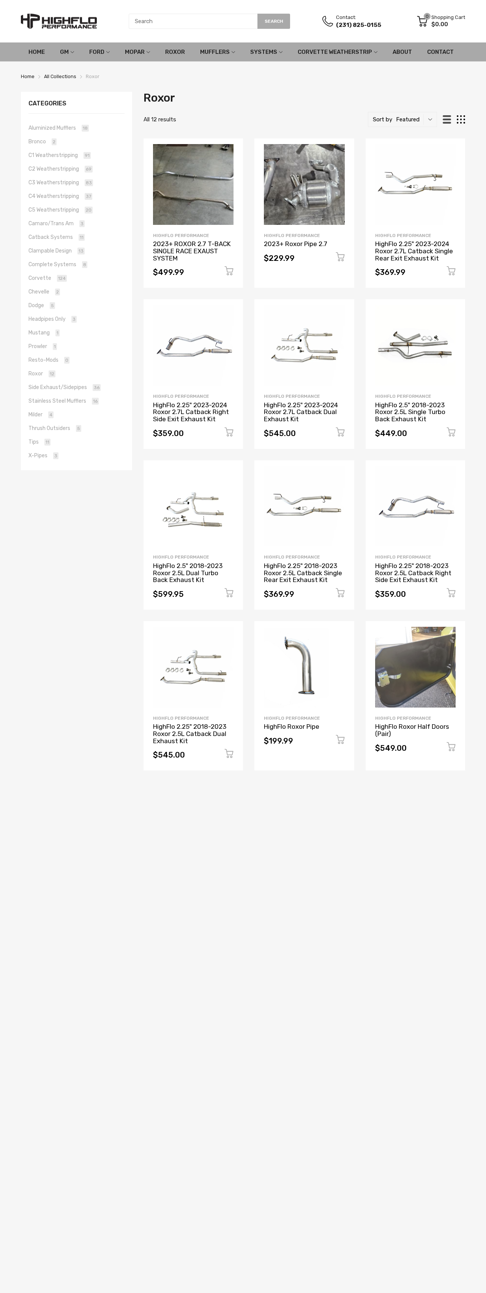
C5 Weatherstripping (60, 210)
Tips (38, 442)
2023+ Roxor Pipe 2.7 (295, 244)
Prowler (42, 346)
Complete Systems (57, 264)
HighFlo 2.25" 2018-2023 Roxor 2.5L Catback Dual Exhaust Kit (189, 733)
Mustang (43, 333)
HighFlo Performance (181, 235)
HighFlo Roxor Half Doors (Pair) (412, 730)
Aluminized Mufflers (58, 128)
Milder (40, 414)
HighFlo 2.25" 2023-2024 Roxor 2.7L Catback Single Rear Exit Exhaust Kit (414, 251)
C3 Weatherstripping (60, 182)
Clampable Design (56, 251)
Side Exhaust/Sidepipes (63, 387)
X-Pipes (42, 455)
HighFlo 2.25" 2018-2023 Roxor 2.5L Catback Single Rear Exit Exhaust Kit (303, 573)
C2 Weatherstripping (60, 169)
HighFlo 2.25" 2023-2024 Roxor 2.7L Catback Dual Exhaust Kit (301, 412)
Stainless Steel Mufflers (63, 401)
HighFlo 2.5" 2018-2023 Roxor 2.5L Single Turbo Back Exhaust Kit (410, 412)
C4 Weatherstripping (59, 196)
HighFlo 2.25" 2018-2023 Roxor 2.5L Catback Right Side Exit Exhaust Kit (413, 573)
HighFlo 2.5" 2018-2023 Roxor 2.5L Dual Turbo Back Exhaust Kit (187, 573)
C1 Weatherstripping (59, 155)
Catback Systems (56, 237)
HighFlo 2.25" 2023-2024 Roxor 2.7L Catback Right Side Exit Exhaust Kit (191, 412)
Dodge (41, 305)
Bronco (41, 141)
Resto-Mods (48, 360)
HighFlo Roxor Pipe (291, 726)
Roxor (41, 373)
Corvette (47, 278)
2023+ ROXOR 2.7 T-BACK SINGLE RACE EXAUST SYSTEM (192, 251)
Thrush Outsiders (54, 428)
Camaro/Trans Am (56, 223)
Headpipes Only (52, 319)
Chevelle (43, 292)
